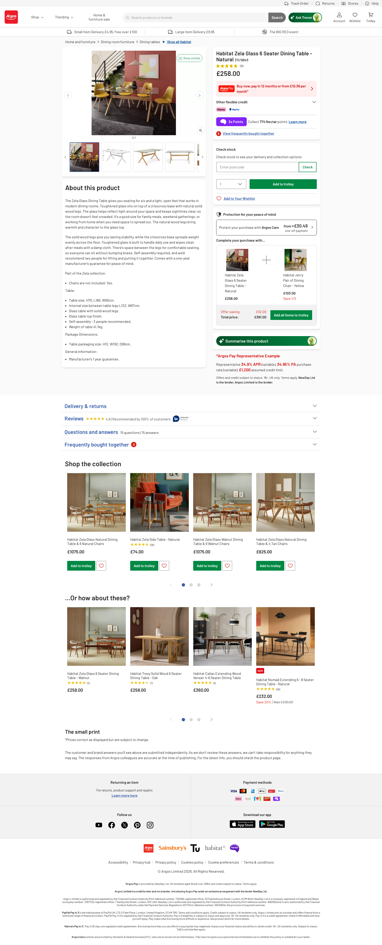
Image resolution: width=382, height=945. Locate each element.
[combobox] (195, 17)
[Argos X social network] (124, 825)
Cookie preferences (223, 862)
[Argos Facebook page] (111, 825)
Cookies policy (192, 862)
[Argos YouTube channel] (99, 825)
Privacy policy (165, 862)
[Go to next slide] (200, 95)
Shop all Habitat (179, 42)
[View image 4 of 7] (180, 157)
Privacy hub (142, 862)
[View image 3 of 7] (148, 157)
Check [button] (308, 167)
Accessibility (118, 862)
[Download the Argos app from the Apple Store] (243, 827)
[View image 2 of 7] (116, 157)
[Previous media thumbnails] (65, 157)
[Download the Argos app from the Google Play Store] (272, 827)
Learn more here (125, 795)
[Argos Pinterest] (137, 825)
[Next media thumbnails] (202, 157)
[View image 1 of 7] (84, 157)
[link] (266, 132)
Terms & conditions (259, 862)
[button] (189, 58)
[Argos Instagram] (150, 825)
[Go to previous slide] (68, 95)
